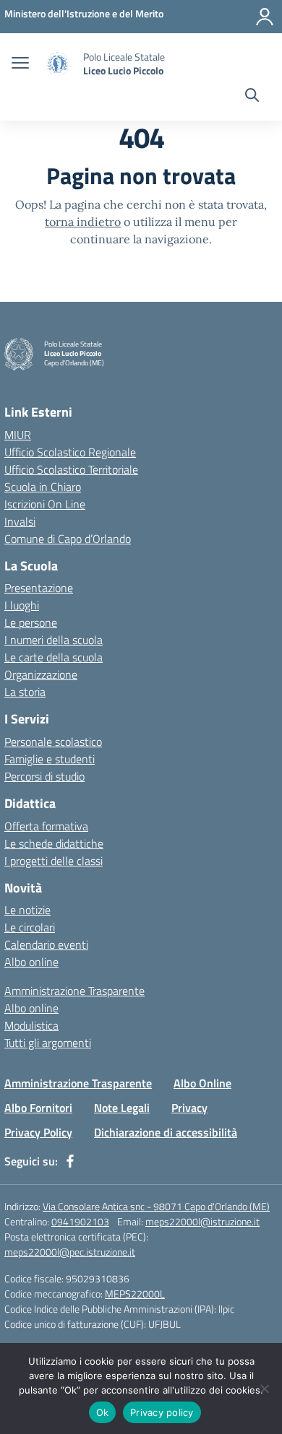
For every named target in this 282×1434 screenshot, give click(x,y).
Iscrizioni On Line (44, 504)
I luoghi (21, 605)
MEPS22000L (135, 1293)
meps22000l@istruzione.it (202, 1221)
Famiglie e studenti (49, 759)
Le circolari (29, 927)
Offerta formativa (46, 826)
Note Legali (122, 1107)
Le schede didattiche (53, 843)
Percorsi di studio (44, 776)
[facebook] (70, 1161)
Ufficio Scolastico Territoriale (71, 469)
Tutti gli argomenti (47, 1042)
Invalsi (19, 521)
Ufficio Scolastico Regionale (70, 452)
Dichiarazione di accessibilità (165, 1132)
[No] (264, 1388)
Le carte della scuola (53, 657)
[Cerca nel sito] (252, 96)
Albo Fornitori (38, 1107)
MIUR (17, 434)
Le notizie (27, 909)
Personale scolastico (53, 741)
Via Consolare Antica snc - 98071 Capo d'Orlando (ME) (156, 1206)
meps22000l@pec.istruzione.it (69, 1251)
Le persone (30, 622)
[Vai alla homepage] (57, 64)
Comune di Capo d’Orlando (67, 538)
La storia (25, 691)
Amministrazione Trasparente (74, 990)
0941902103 (80, 1221)
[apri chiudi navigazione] (20, 64)
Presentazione (38, 587)
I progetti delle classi (53, 860)
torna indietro (83, 221)
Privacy (189, 1107)
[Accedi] (265, 16)
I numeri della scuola (53, 639)
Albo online (31, 961)
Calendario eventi (46, 944)
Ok (102, 1412)
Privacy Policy (38, 1132)
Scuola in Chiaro (42, 486)
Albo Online (202, 1083)
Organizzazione (40, 674)
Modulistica (31, 1025)
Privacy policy (162, 1412)
